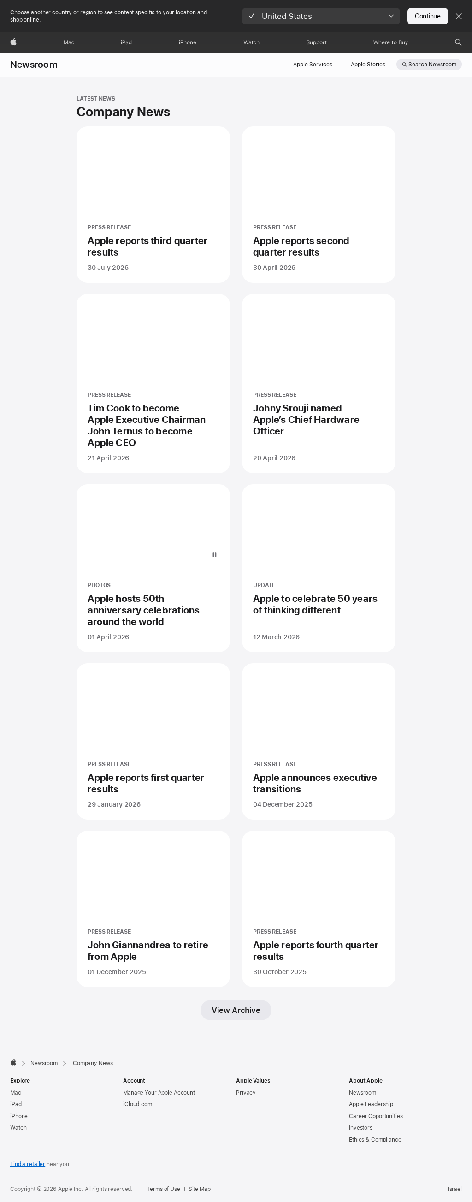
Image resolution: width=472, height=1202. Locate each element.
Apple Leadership (371, 1104)
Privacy (246, 1092)
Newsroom (34, 64)
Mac (15, 1092)
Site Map (200, 1189)
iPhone (19, 1116)
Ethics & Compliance (375, 1140)
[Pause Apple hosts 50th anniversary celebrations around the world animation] (214, 555)
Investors (360, 1128)
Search (432, 64)
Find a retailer (27, 1164)
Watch (18, 1128)
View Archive (236, 1010)
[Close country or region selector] (458, 16)
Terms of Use (163, 1189)
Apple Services (312, 64)
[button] (321, 16)
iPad (16, 1104)
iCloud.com (137, 1104)
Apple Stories (368, 64)
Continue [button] (428, 16)
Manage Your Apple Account (159, 1092)
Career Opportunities (376, 1116)
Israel (455, 1189)
